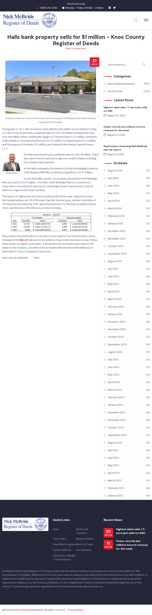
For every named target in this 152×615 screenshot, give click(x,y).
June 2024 (129, 367)
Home (56, 529)
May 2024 (129, 374)
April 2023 (129, 472)
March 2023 (129, 480)
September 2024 (129, 344)
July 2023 (129, 450)
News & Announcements (129, 83)
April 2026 (129, 200)
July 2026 (129, 178)
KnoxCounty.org (76, 3)
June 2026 (129, 185)
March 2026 (129, 208)
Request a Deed (84, 538)
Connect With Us (62, 549)
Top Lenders (60, 538)
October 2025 (129, 246)
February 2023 (129, 488)
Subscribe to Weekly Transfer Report (64, 557)
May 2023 (129, 465)
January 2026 (129, 223)
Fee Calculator (84, 549)
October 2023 (129, 427)
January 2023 (129, 495)
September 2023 (129, 435)
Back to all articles (76, 48)
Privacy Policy (75, 609)
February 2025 (129, 306)
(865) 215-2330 (48, 7)
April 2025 (129, 291)
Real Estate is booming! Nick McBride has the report (125, 148)
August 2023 (129, 442)
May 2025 (129, 283)
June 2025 (129, 276)
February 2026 (129, 215)
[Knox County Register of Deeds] (30, 21)
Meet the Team (84, 544)
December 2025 (129, 231)
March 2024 (129, 389)
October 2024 (129, 336)
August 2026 (129, 170)
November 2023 (129, 419)
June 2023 (129, 457)
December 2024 (129, 321)
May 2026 (129, 193)
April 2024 (129, 382)
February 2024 (129, 397)
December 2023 (129, 412)
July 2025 (129, 268)
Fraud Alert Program (64, 544)
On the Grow (129, 91)
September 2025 (129, 253)
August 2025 (129, 261)
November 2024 (129, 329)
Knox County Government (28, 609)
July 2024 (129, 359)
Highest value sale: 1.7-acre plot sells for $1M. (125, 109)
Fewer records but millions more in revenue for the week (124, 128)
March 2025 (129, 299)
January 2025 (129, 314)
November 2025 (129, 238)
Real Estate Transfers (82, 531)
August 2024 (129, 351)
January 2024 (129, 404)
